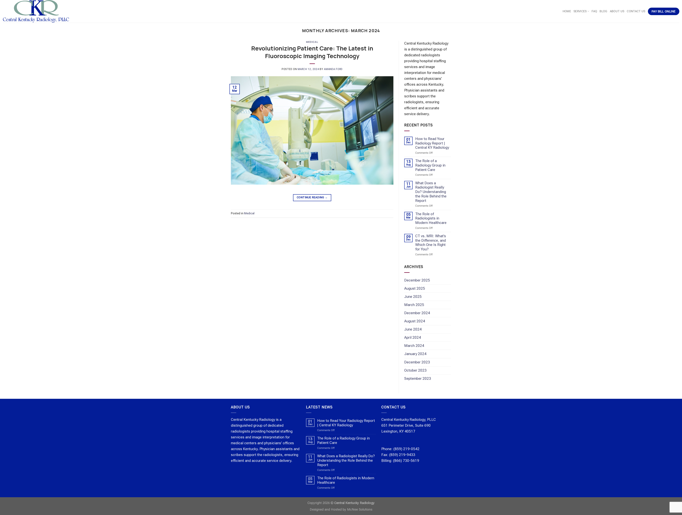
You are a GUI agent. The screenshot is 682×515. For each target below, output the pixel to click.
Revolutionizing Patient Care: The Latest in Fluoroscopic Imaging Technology (312, 52)
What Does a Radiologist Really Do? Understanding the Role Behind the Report (430, 192)
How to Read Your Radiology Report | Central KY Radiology (432, 143)
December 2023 (417, 362)
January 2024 (415, 354)
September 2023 (417, 378)
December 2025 (417, 280)
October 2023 (415, 370)
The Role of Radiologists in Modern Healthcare (430, 218)
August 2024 (414, 321)
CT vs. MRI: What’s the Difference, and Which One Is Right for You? (430, 242)
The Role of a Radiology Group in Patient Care (430, 165)
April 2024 (412, 337)
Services (580, 11)
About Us (617, 11)
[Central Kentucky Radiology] (48, 11)
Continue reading (312, 197)
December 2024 (417, 313)
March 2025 (414, 305)
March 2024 (414, 346)
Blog (603, 11)
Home (567, 11)
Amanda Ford (333, 69)
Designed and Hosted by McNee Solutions (341, 509)
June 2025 (413, 296)
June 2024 (413, 329)
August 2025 (414, 288)
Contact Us (636, 11)
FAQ (594, 11)
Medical (312, 42)
